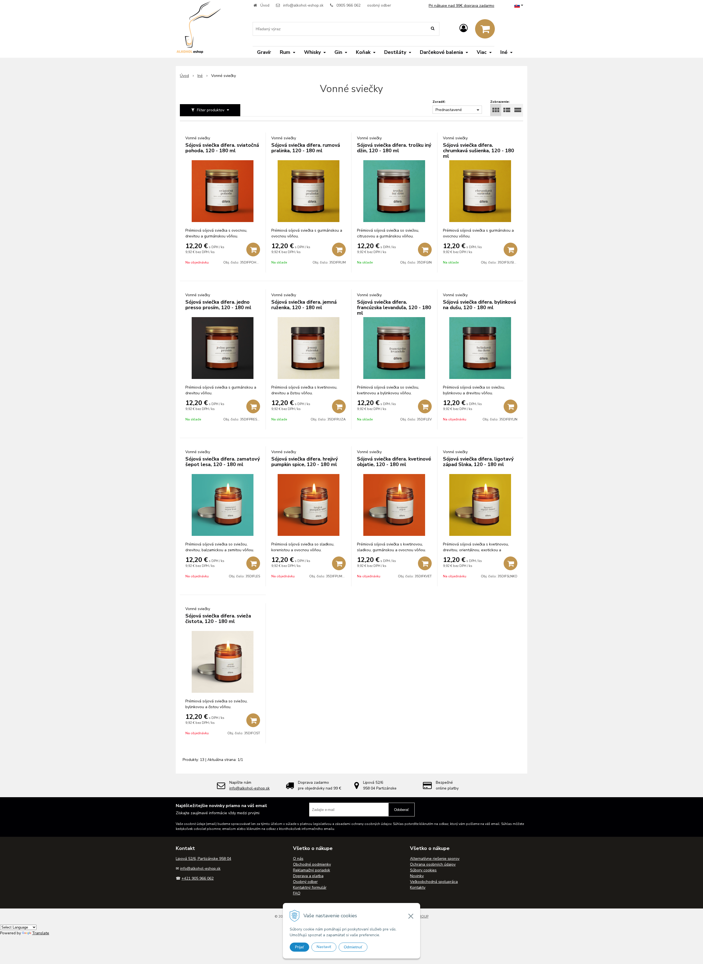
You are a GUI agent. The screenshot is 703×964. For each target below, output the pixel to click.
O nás (298, 858)
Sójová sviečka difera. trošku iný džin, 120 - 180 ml (394, 148)
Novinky (417, 876)
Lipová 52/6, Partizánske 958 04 (203, 858)
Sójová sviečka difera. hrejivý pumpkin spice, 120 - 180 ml (304, 462)
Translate (40, 933)
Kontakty (417, 887)
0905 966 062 (348, 5)
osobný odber (379, 5)
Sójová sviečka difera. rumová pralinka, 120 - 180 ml (305, 148)
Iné (200, 75)
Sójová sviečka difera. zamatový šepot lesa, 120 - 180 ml (222, 462)
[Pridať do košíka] (253, 249)
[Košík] (485, 28)
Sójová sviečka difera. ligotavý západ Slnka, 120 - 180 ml (478, 462)
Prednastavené (449, 109)
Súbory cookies (423, 870)
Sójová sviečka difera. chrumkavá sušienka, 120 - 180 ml (478, 150)
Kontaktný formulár (310, 887)
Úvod (264, 5)
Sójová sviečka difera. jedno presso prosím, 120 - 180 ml (218, 305)
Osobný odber (305, 881)
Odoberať (401, 810)
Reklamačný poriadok (311, 870)
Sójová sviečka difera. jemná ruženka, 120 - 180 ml (304, 305)
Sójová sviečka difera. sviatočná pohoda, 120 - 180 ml (222, 148)
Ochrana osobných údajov (433, 864)
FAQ (296, 893)
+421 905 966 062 (198, 878)
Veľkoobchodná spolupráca (434, 881)
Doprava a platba (308, 876)
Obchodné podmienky (312, 864)
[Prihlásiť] (463, 28)
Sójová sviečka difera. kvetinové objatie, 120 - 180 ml (394, 462)
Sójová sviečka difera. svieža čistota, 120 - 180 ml (218, 619)
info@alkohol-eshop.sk (303, 5)
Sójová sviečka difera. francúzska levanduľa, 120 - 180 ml (394, 307)
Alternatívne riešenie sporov (434, 858)
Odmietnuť (353, 947)
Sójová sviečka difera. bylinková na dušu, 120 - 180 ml (479, 305)
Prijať (299, 947)
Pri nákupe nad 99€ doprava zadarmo (461, 5)
